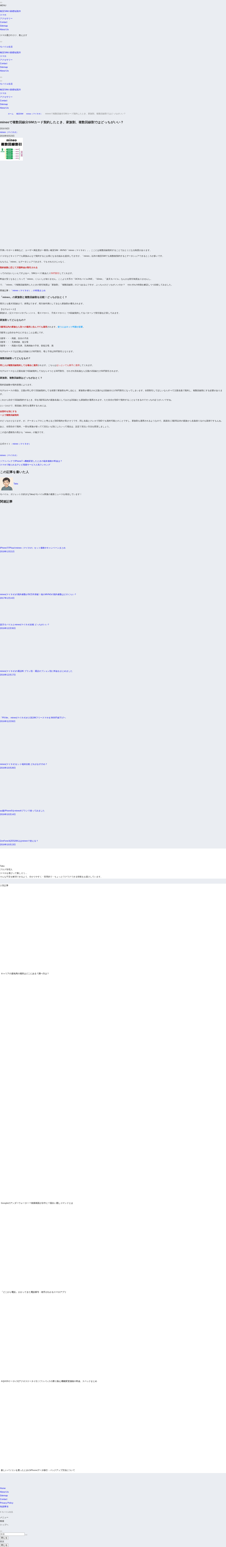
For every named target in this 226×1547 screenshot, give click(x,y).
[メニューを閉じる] (1, 2)
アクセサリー (6, 18)
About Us (4, 29)
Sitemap (4, 26)
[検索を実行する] (26, 1534)
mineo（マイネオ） (9, 132)
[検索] (1, 41)
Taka (16, 484)
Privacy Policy (6, 1503)
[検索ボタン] (1, 77)
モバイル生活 (6, 47)
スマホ (3, 15)
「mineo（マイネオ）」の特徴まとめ (28, 290)
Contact (3, 22)
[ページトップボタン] (1, 1531)
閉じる (4, 1538)
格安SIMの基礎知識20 (10, 11)
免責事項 (4, 1506)
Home (3, 1488)
